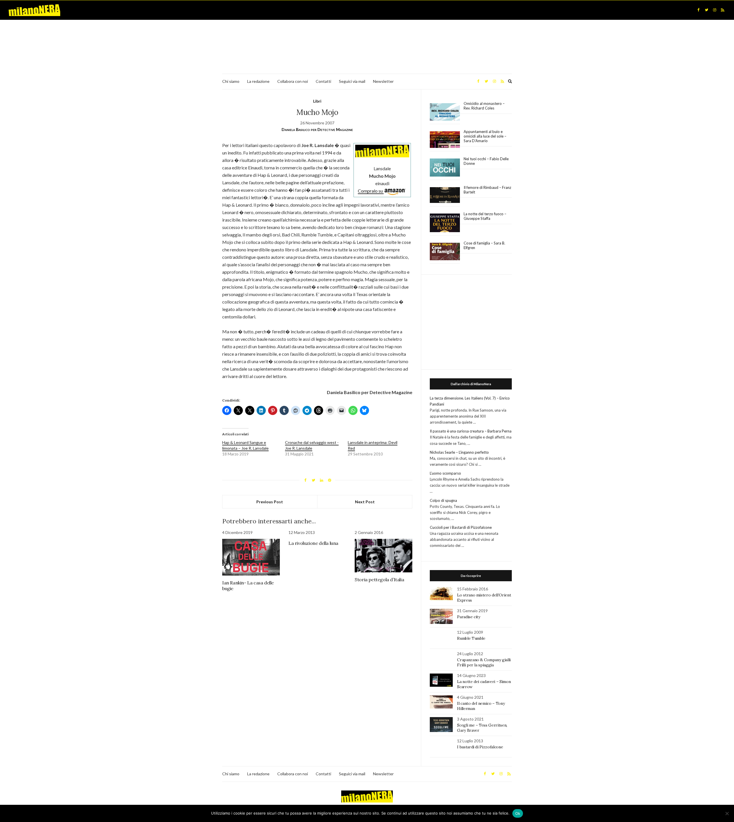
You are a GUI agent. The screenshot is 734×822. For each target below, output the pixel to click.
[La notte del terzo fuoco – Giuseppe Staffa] (445, 223)
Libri (317, 101)
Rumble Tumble (471, 638)
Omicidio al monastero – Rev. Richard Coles (484, 105)
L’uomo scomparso (445, 473)
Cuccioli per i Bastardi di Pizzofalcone (461, 527)
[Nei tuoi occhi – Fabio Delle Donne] (445, 167)
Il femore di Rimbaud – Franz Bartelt (487, 189)
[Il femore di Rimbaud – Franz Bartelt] (445, 195)
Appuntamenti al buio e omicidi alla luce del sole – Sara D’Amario (485, 136)
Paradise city (468, 616)
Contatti (323, 81)
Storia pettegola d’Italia (379, 579)
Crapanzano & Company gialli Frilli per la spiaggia (484, 662)
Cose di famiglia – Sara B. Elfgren (484, 245)
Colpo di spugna (443, 500)
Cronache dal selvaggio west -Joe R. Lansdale (312, 445)
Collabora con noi (292, 81)
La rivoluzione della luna (313, 543)
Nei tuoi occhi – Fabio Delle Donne (486, 161)
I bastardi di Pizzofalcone (480, 746)
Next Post (365, 501)
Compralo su (371, 190)
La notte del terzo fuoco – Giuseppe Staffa (485, 216)
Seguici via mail (352, 81)
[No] (727, 813)
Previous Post (269, 501)
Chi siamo (230, 81)
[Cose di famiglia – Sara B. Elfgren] (445, 252)
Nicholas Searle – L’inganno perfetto (459, 452)
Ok (517, 813)
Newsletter (383, 81)
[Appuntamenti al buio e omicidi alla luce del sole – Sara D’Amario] (445, 139)
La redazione (258, 81)
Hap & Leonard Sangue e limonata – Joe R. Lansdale (245, 445)
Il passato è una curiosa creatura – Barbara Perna (471, 431)
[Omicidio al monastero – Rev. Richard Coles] (445, 112)
